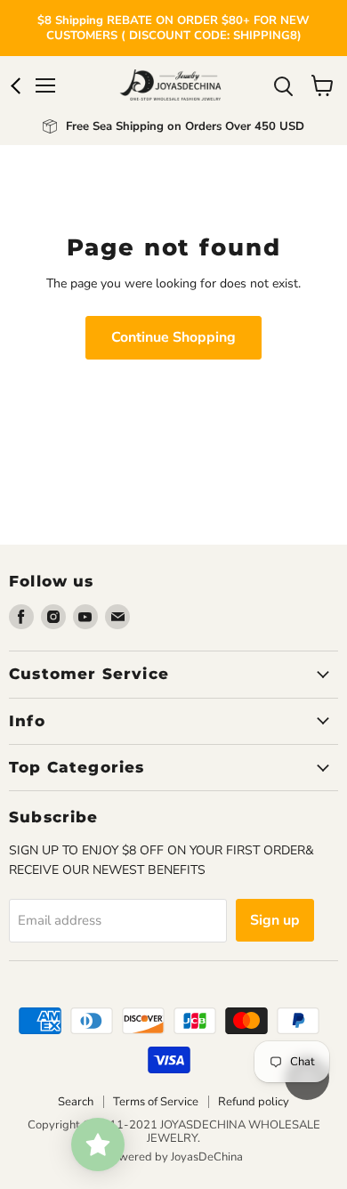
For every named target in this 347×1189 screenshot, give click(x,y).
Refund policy (253, 1102)
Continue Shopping (173, 337)
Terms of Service (155, 1102)
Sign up (275, 920)
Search (75, 1102)
